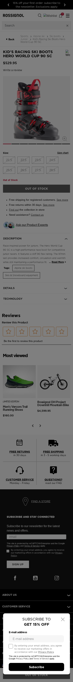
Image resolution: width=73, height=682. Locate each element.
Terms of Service (41, 658)
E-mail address (18, 632)
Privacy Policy (46, 652)
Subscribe (36, 667)
